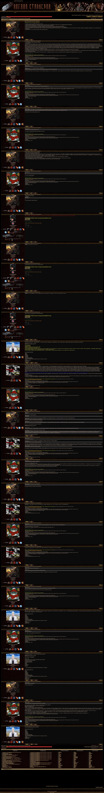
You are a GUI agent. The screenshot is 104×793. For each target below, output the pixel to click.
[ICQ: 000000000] (31, 39)
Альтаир (59, 756)
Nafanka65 (90, 757)
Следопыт (12, 609)
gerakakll (75, 766)
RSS (102, 12)
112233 (90, 756)
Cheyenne (59, 754)
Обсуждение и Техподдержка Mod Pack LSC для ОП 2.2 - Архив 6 (40, 753)
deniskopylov (60, 765)
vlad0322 (75, 752)
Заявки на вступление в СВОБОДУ (8, 762)
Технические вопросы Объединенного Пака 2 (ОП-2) (10, 757)
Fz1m (74, 764)
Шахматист (9, 17)
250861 (90, 762)
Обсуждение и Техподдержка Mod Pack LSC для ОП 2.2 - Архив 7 (40, 752)
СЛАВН (13, 214)
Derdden (75, 759)
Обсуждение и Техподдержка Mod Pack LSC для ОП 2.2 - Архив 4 (40, 756)
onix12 (59, 755)
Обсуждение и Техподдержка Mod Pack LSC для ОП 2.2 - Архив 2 (40, 757)
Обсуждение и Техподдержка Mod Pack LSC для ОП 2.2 (11, 752)
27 (39, 609)
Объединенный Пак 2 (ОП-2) (6, 758)
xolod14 (75, 754)
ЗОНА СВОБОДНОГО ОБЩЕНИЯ (7, 754)
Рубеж (90, 763)
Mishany (75, 767)
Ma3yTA (75, 755)
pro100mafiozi (76, 757)
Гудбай (75, 765)
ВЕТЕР (90, 764)
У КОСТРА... (4, 753)
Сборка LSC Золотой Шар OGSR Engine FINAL (37, 766)
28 (39, 629)
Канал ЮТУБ (27, 219)
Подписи (4, 766)
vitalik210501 (75, 763)
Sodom (59, 759)
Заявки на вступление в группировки (7, 763)
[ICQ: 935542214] (31, 386)
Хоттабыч (13, 84)
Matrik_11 (59, 763)
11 (40, 243)
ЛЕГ (59, 757)
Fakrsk (75, 761)
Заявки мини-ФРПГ (27, 18)
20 (39, 459)
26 (40, 586)
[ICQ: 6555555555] (36, 362)
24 (40, 546)
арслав (90, 754)
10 (40, 214)
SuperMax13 (60, 752)
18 (39, 411)
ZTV (59, 753)
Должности (4, 765)
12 (39, 263)
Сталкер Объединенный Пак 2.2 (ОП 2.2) (9, 756)
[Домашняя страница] (31, 106)
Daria (59, 762)
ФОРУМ (2, 18)
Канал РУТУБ (27, 218)
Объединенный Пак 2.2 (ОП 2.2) (34, 754)
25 (40, 566)
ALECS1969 (90, 760)
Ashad (75, 758)
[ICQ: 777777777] (35, 241)
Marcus (59, 764)
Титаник (13, 546)
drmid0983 (75, 753)
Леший (59, 761)
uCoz (53, 792)
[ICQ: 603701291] (35, 106)
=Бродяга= (60, 767)
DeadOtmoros (76, 756)
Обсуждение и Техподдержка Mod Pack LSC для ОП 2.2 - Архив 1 (40, 762)
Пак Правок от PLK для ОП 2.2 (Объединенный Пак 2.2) (11, 760)
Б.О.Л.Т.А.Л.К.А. (6, 18)
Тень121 (59, 766)
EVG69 (90, 758)
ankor (74, 760)
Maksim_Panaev (76, 762)
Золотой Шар (4, 755)
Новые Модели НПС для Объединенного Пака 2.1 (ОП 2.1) (11, 761)
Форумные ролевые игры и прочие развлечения (16, 18)
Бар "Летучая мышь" (33, 765)
